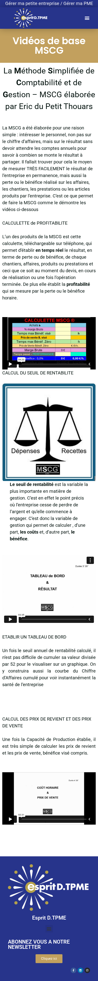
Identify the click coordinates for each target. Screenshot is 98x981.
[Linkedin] (80, 970)
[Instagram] (87, 970)
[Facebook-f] (73, 970)
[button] (87, 18)
